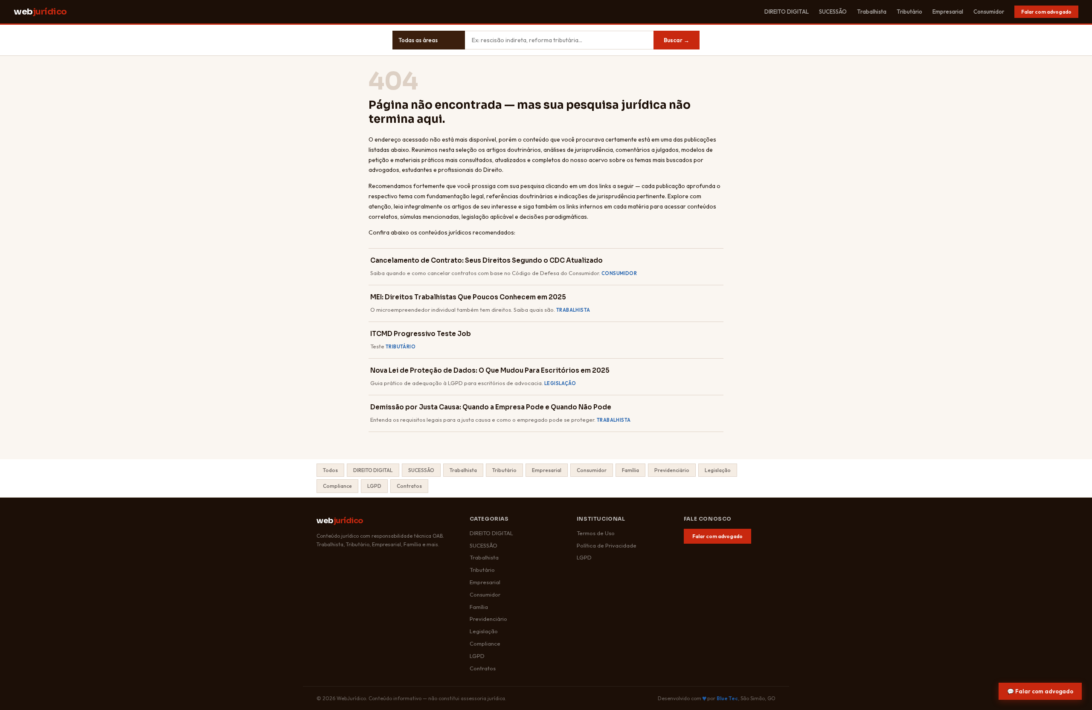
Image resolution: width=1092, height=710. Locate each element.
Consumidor (988, 11)
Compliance (337, 486)
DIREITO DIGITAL (786, 11)
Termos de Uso (596, 533)
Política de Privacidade (606, 545)
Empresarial (947, 11)
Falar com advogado (1046, 12)
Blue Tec (727, 698)
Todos (330, 470)
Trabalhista (871, 11)
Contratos (409, 486)
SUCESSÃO (833, 11)
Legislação (718, 470)
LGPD (374, 486)
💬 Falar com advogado (1040, 691)
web (40, 11)
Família (630, 470)
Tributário (909, 11)
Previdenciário (671, 470)
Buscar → (676, 40)
